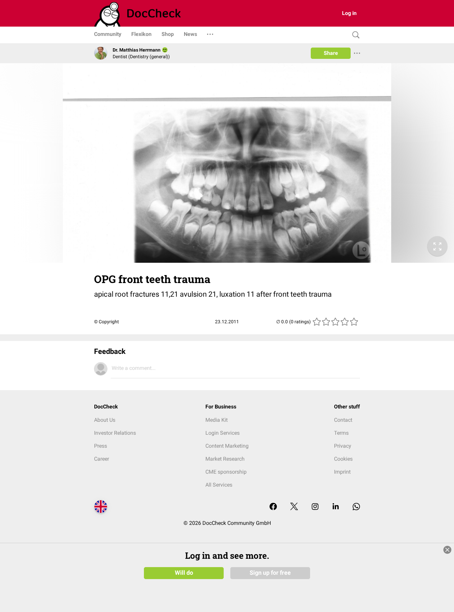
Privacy (342, 446)
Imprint (342, 472)
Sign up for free (270, 572)
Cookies (343, 459)
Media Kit (216, 420)
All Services (218, 485)
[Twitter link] (294, 507)
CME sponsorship (226, 472)
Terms (341, 433)
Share (331, 53)
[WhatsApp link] (356, 507)
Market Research (225, 459)
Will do (184, 572)
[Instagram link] (315, 507)
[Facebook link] (273, 507)
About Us (104, 420)
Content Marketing (227, 446)
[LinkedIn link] (335, 507)
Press (100, 446)
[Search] (354, 35)
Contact (343, 420)
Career (101, 459)
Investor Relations (115, 433)
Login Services (222, 433)
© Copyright (106, 321)
